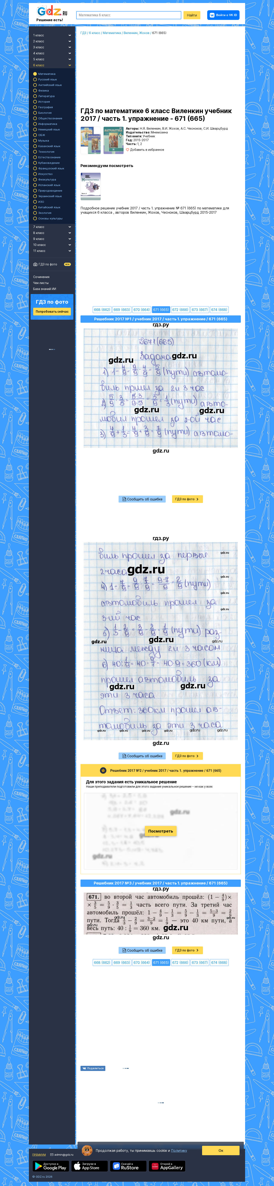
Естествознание (49, 157)
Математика (46, 73)
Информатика (47, 124)
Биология (45, 112)
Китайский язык (49, 207)
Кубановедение (49, 162)
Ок (221, 1150)
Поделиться (95, 1068)
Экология (44, 212)
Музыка (43, 140)
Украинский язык (50, 196)
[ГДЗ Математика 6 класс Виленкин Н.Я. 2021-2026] (90, 186)
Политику (179, 1150)
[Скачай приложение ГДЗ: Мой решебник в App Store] (89, 1166)
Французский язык (51, 168)
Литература (46, 96)
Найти (192, 15)
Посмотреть (160, 831)
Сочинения (41, 277)
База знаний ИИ (44, 289)
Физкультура (47, 179)
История (44, 101)
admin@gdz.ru (63, 1154)
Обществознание (50, 118)
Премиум (39, 1154)
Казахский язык (49, 146)
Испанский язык (49, 185)
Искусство (45, 174)
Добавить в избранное (147, 149)
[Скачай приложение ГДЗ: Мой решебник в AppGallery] (167, 1166)
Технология (46, 151)
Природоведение (50, 190)
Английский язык (50, 85)
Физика (43, 90)
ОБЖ (41, 135)
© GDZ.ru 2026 (42, 1176)
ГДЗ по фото (48, 264)
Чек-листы (41, 283)
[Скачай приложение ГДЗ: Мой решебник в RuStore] (128, 1166)
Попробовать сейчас (52, 311)
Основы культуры (50, 218)
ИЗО (41, 201)
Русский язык (47, 79)
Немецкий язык (49, 129)
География (45, 107)
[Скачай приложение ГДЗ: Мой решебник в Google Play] (50, 1166)
